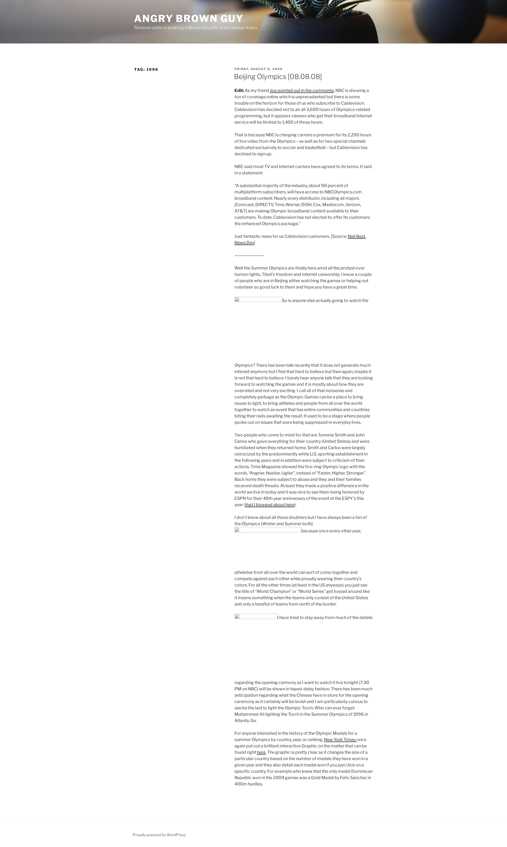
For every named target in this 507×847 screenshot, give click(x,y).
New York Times (340, 739)
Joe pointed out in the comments (302, 90)
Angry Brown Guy (189, 18)
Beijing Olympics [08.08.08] (278, 76)
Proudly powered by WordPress (159, 834)
